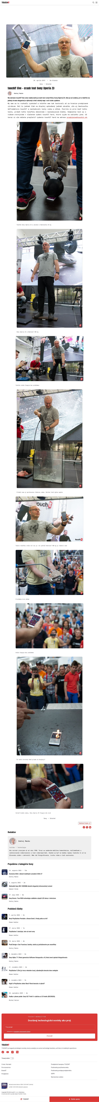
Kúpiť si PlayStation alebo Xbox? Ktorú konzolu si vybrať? (27, 983)
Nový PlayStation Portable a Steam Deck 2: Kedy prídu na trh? (28, 918)
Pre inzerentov (6, 1067)
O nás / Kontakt (6, 1064)
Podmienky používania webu (60, 1067)
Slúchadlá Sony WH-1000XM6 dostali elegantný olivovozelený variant (30, 886)
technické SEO (6, 1094)
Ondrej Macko (18, 93)
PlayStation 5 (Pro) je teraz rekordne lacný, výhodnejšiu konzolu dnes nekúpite (33, 970)
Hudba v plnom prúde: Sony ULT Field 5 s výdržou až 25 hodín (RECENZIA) (32, 996)
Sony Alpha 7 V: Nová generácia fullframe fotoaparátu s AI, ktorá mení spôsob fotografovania (38, 957)
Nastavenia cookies (57, 1077)
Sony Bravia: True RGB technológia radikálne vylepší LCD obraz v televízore (32, 898)
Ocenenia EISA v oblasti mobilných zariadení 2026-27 (25, 874)
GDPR (53, 1073)
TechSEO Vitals (22, 1094)
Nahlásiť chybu (83, 823)
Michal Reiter (14, 1000)
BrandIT (4, 1070)
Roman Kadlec (13, 922)
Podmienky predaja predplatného (61, 1070)
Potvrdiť (49, 1036)
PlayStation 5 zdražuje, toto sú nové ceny (22, 931)
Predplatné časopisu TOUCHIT (60, 1064)
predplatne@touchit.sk (77, 117)
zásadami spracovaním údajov (22, 1031)
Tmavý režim (6, 1058)
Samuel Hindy (13, 889)
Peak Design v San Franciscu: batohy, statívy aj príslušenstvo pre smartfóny (32, 944)
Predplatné (5, 1074)
